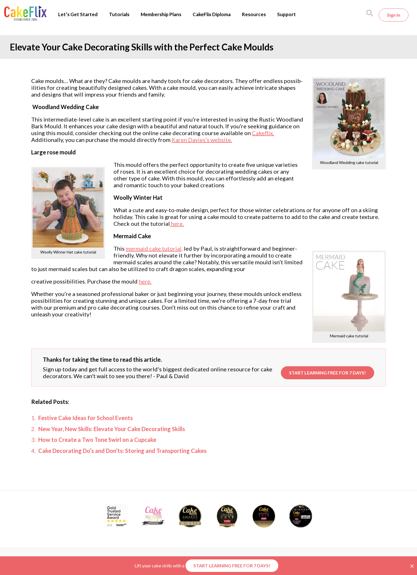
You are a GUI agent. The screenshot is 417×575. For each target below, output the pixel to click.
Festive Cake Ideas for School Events (85, 417)
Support (286, 14)
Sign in (393, 15)
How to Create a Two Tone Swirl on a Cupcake (97, 439)
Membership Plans (161, 14)
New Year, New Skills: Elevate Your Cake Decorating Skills (111, 428)
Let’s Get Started (78, 14)
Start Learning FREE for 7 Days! (327, 372)
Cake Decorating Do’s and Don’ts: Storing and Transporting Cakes (122, 450)
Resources (254, 14)
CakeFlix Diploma (212, 14)
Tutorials (119, 14)
